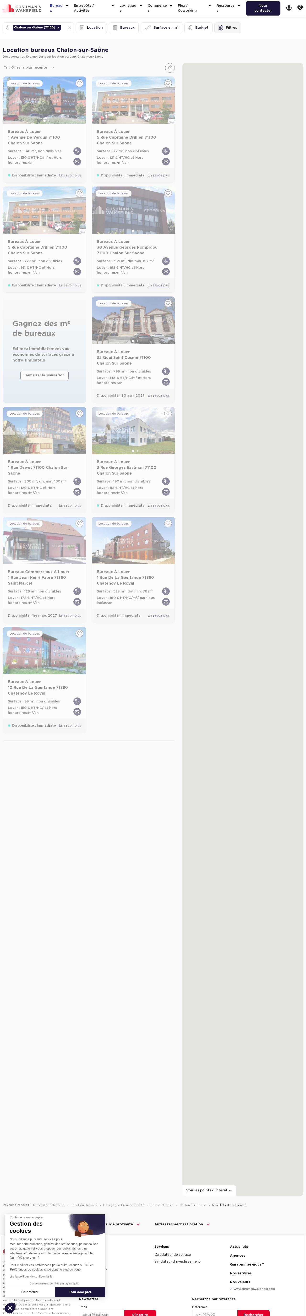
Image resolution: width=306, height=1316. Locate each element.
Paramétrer (29, 1292)
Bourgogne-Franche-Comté (124, 1205)
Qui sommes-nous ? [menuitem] (247, 1264)
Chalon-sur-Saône (193, 1205)
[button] (58, 28)
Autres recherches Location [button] (178, 1224)
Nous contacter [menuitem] (263, 8)
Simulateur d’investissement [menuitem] (177, 1261)
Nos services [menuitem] (240, 1273)
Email (83, 1306)
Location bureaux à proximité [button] (107, 1224)
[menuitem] (289, 8)
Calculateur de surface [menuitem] (172, 1254)
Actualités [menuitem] (239, 1247)
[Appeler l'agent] (77, 151)
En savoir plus (70, 175)
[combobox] (62, 27)
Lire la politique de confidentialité (31, 1276)
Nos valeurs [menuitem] (240, 1282)
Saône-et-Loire (162, 1205)
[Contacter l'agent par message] (77, 161)
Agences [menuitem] (237, 1255)
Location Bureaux (84, 1205)
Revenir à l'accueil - (17, 1205)
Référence (200, 1306)
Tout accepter (80, 1292)
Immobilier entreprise (49, 1205)
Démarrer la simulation (44, 375)
